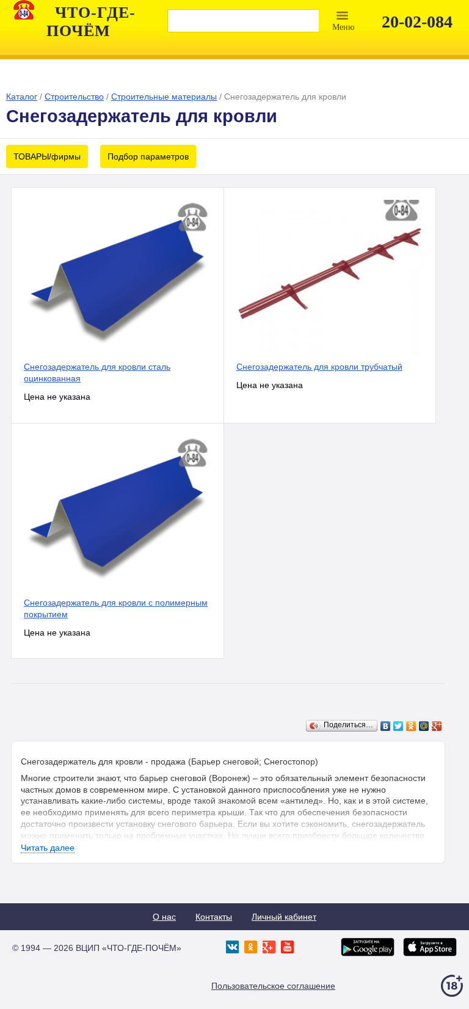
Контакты (213, 917)
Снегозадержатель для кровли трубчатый (319, 367)
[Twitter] (398, 726)
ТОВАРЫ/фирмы (47, 156)
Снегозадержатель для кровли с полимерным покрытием (116, 608)
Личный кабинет (284, 917)
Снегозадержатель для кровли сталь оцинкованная (97, 372)
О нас (164, 917)
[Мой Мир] (424, 726)
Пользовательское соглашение (273, 986)
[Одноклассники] (411, 726)
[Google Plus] (437, 726)
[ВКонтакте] (385, 726)
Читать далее (48, 848)
